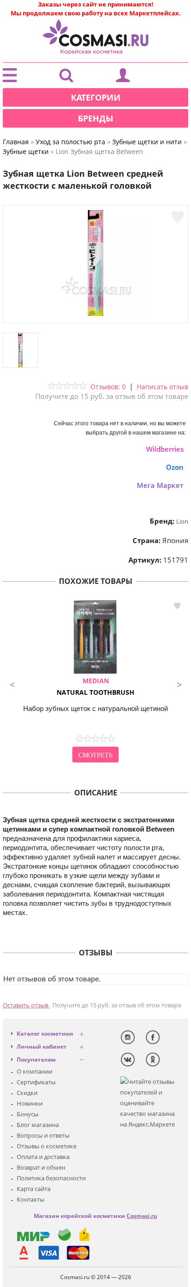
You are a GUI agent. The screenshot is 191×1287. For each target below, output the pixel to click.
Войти (123, 77)
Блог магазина (38, 1125)
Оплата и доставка (43, 1157)
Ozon (175, 467)
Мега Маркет (160, 485)
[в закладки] (178, 217)
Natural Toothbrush (95, 686)
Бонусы (27, 1114)
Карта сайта (34, 1189)
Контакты (31, 1199)
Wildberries (165, 449)
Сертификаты (36, 1082)
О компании (34, 1071)
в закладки (177, 606)
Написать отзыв (162, 386)
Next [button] (179, 683)
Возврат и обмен (41, 1167)
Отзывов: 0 (108, 386)
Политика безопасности (51, 1178)
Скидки (27, 1093)
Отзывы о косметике (46, 1146)
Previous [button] (12, 683)
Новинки (30, 1103)
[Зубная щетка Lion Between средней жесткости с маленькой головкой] (95, 313)
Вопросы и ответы (43, 1135)
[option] (95, 682)
